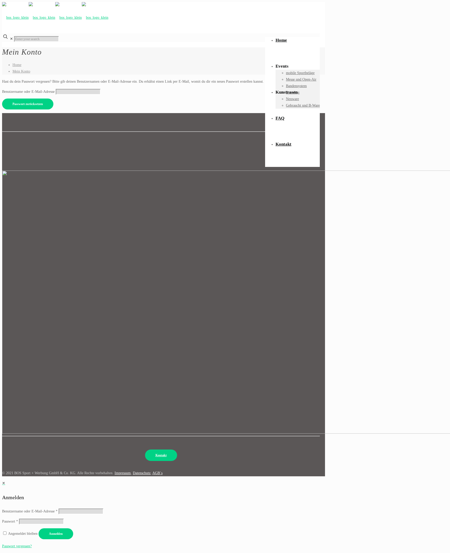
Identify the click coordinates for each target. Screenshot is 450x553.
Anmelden (56, 534)
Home (16, 65)
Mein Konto (21, 71)
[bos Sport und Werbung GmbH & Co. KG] (55, 16)
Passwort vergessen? (17, 546)
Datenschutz (142, 473)
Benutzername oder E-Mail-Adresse (28, 92)
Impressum (123, 473)
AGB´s (157, 473)
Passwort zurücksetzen (27, 104)
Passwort (10, 521)
